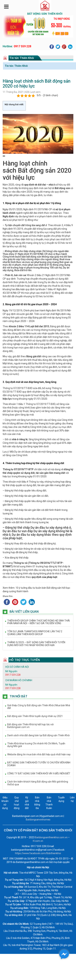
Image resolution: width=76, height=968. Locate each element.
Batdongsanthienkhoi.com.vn (51, 837)
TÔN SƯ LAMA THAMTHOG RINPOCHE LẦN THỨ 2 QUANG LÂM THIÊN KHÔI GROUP (34, 632)
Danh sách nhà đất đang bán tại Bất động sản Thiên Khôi (38, 735)
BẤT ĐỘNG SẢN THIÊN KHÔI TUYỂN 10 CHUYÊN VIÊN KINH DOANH (38, 764)
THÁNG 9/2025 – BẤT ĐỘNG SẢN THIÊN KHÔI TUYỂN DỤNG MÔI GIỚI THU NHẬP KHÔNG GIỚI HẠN (36, 643)
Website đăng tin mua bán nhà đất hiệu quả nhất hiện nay (39, 754)
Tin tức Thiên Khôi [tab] (16, 65)
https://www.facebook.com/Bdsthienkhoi (38, 853)
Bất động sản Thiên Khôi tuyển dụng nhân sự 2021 (35, 716)
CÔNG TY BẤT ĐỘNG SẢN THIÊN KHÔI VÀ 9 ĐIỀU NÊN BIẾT (38, 773)
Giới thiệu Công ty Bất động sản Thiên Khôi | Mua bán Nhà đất (38, 706)
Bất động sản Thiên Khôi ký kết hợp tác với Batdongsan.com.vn (30, 725)
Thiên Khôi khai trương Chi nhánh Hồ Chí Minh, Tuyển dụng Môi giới (36, 745)
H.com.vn (38, 840)
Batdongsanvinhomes (38, 819)
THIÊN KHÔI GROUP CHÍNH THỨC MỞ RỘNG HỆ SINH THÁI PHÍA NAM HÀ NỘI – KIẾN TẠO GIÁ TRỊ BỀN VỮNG (38, 622)
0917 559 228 (22, 46)
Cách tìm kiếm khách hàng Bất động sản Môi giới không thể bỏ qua (37, 783)
